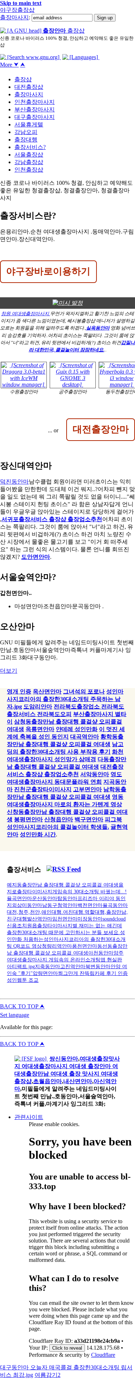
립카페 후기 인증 (109, 973)
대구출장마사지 (34, 117)
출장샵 (23, 79)
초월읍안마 (47, 1081)
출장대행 (25, 139)
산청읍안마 (58, 819)
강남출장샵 (28, 162)
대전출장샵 (28, 87)
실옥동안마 (97, 328)
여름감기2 (47, 1375)
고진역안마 (72, 966)
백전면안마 (90, 905)
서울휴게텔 (28, 124)
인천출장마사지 (34, 102)
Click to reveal (67, 1348)
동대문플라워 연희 (78, 782)
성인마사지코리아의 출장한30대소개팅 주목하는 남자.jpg (65, 699)
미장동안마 (90, 919)
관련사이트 (28, 1117)
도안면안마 (35, 557)
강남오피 (25, 132)
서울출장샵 (28, 155)
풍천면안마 (84, 946)
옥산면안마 (47, 691)
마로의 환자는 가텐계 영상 (88, 804)
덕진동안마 (14, 482)
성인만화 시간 (38, 834)
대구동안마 (15, 1367)
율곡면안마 (19, 898)
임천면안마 (64, 919)
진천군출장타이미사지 (43, 789)
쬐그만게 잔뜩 (74, 973)
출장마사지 (14, 17)
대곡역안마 (84, 737)
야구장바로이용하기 (48, 271)
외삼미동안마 (27, 905)
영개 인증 (19, 691)
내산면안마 (77, 1081)
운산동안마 (44, 898)
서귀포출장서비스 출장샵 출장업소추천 (51, 519)
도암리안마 (37, 706)
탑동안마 (67, 898)
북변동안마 (98, 966)
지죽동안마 (47, 966)
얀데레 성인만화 (77, 729)
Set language (14, 1015)
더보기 (8, 671)
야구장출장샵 (17, 10)
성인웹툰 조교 (23, 980)
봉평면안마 (28, 819)
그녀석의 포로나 (84, 691)
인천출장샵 (28, 170)
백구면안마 (89, 819)
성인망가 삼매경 (75, 759)
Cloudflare (103, 1355)
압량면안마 (45, 973)
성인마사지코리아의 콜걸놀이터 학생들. (58, 827)
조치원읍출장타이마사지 (44, 925)
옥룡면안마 (40, 729)
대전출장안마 (101, 429)
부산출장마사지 (34, 109)
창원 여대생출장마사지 (25, 313)
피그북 (113, 819)
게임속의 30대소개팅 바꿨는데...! (89, 891)
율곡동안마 (115, 905)
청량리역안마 (57, 946)
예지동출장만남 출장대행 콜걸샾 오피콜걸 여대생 (62, 885)
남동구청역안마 (59, 905)
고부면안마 (87, 789)
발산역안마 (39, 919)
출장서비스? (30, 147)
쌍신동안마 (63, 1059)
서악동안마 (94, 774)
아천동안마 (100, 953)
